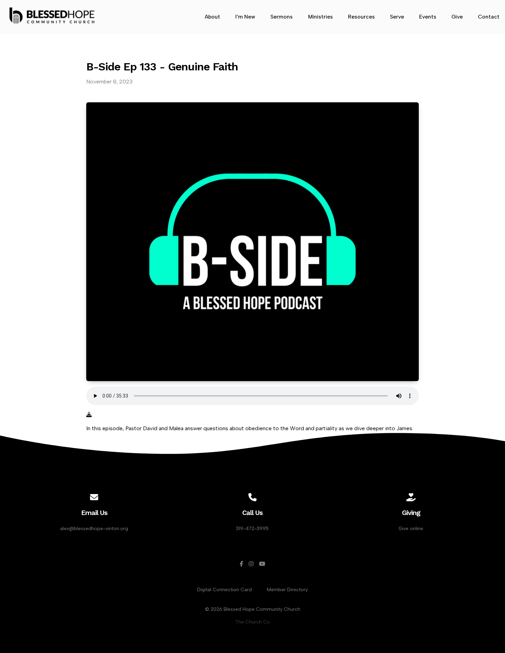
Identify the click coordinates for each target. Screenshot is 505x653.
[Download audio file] (89, 415)
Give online (411, 528)
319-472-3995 (252, 528)
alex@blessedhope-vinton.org (94, 528)
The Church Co (252, 622)
